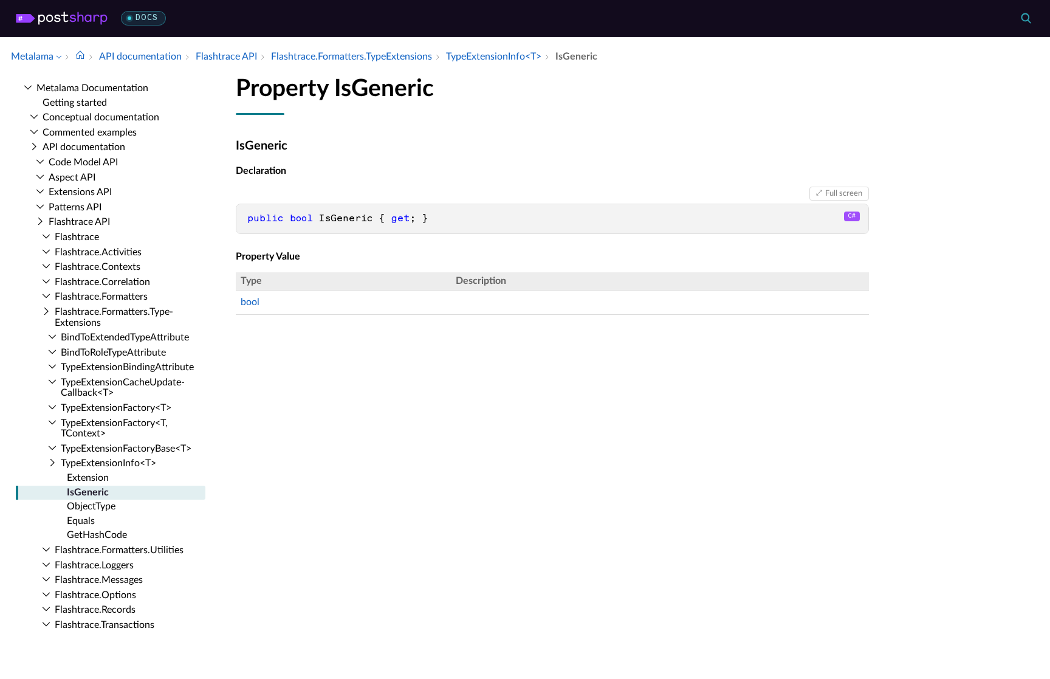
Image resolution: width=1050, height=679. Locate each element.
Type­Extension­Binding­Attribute (127, 367)
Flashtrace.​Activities (98, 252)
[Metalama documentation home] (80, 56)
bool (250, 302)
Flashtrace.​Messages (99, 580)
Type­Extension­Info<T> (108, 463)
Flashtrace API (79, 222)
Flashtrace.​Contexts (97, 267)
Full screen (843, 193)
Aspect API (72, 177)
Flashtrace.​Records (95, 610)
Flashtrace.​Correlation (102, 282)
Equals (81, 521)
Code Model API (83, 162)
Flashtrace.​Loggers (94, 565)
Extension (88, 478)
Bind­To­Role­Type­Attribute (113, 352)
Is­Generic (88, 492)
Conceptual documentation (101, 117)
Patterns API (75, 207)
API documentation (84, 147)
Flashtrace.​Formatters (101, 297)
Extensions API (80, 192)
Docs (147, 18)
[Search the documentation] (1026, 18)
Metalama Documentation (92, 88)
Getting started (75, 103)
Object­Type (91, 506)
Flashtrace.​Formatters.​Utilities (119, 550)
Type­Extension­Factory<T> (116, 408)
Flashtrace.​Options (95, 595)
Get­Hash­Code (97, 535)
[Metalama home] (61, 18)
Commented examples (90, 132)
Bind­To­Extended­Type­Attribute (125, 337)
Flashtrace (77, 237)
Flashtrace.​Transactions (104, 625)
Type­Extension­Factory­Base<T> (126, 448)
